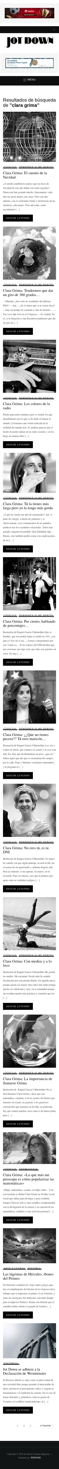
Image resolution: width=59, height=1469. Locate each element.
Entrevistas (28, 1168)
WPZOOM (36, 1457)
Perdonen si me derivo (36, 166)
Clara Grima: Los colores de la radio (26, 405)
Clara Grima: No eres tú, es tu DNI (26, 849)
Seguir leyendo (18, 217)
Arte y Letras (14, 1268)
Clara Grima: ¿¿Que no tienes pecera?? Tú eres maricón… (25, 736)
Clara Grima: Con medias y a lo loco (27, 963)
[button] (29, 80)
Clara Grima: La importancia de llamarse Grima (27, 1080)
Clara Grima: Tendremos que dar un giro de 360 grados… (28, 292)
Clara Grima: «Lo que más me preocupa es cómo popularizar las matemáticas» (28, 1179)
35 (41, 1425)
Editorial (11, 1363)
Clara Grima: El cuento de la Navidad (25, 174)
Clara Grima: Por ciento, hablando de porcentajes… (29, 623)
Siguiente (46, 1425)
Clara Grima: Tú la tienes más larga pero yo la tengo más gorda (28, 505)
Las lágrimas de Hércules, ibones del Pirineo (28, 1276)
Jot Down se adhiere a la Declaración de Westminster (24, 1371)
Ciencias (10, 166)
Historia (34, 1268)
